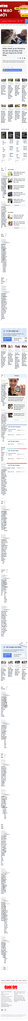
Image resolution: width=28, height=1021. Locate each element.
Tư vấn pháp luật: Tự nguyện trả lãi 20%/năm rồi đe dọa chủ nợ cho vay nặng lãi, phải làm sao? (17, 361)
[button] (23, 129)
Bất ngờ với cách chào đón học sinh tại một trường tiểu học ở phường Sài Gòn (3, 117)
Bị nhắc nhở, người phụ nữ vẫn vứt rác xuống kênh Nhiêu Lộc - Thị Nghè (5, 216)
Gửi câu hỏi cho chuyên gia (17, 339)
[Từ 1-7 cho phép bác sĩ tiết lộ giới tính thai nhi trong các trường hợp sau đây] (3, 662)
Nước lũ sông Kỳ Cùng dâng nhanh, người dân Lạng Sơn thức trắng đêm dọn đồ (2, 217)
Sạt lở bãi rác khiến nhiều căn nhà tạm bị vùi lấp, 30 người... (19, 194)
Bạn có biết (26, 24)
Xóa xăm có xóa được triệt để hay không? (17, 672)
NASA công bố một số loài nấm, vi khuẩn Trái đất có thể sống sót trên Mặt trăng (19, 407)
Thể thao (24, 82)
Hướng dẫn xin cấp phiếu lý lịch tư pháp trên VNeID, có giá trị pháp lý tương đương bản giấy (5, 481)
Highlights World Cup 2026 (10, 135)
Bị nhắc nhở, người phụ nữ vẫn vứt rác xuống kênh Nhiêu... (19, 187)
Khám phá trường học (2, 288)
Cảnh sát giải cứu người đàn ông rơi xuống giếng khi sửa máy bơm (17, 90)
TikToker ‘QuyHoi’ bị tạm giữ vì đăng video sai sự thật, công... (19, 180)
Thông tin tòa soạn (4, 1004)
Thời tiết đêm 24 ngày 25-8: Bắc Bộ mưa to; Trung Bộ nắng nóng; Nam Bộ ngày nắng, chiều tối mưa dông (2, 850)
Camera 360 (3, 133)
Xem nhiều (11, 169)
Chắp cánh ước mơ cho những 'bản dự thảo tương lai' (2, 732)
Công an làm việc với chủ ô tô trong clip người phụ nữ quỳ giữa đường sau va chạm (5, 591)
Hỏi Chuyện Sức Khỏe (17, 665)
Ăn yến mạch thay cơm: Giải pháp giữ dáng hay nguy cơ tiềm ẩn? (10, 672)
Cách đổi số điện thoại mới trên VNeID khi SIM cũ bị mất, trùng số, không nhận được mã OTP (2, 481)
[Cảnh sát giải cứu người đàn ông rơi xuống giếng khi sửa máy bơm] (17, 80)
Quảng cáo (22, 21)
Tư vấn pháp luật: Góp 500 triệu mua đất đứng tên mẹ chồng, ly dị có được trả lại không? (24, 359)
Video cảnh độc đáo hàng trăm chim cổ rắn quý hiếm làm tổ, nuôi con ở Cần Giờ (2, 425)
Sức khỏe (10, 665)
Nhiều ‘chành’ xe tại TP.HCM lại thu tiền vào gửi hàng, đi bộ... (19, 201)
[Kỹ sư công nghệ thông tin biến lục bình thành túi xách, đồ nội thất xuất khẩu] (24, 105)
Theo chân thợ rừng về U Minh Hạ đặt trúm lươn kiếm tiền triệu (2, 393)
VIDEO (4, 21)
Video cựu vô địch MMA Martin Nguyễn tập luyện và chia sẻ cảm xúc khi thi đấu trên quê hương (24, 93)
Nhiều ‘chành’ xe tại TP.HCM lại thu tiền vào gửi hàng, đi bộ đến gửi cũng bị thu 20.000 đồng (14, 52)
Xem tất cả (6, 169)
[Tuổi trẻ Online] (11, 987)
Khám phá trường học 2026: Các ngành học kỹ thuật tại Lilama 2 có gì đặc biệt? (5, 302)
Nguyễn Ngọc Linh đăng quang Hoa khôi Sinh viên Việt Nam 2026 (5, 186)
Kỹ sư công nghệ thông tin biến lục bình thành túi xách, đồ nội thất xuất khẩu (24, 117)
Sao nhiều (10, 212)
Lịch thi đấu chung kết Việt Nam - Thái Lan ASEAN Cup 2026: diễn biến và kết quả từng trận (5, 807)
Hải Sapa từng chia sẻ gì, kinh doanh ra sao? (19, 414)
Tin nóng (6, 24)
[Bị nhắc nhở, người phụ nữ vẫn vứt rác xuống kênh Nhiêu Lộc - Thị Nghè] (10, 187)
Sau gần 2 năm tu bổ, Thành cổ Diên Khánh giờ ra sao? (2, 184)
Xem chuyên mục (7, 339)
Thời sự (20, 980)
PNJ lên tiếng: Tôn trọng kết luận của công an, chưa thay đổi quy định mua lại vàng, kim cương (16, 399)
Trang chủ (3, 980)
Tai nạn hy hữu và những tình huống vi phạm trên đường (3, 136)
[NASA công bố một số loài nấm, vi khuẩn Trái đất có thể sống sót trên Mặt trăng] (10, 406)
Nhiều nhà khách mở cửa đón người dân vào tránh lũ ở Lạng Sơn (17, 115)
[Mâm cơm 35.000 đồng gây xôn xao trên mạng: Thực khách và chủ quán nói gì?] (10, 223)
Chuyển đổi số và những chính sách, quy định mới (3, 454)
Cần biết (18, 21)
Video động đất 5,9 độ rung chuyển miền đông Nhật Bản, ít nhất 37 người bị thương (5, 521)
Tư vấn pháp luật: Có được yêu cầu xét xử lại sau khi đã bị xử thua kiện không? (10, 359)
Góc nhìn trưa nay (5, 900)
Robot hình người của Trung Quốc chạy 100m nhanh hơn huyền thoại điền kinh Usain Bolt (2, 550)
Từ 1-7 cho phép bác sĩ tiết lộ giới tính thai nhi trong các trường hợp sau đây (3, 674)
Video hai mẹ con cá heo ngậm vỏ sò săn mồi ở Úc (5, 392)
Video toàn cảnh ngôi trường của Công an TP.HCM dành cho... (18, 216)
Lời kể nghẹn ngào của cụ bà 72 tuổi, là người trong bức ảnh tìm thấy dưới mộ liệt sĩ (5, 736)
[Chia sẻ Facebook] (20, 58)
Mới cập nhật (2, 826)
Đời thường (21, 24)
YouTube (14, 21)
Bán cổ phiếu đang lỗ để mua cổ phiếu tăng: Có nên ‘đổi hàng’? (4, 805)
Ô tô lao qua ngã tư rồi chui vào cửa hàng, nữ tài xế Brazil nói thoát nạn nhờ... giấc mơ (4, 623)
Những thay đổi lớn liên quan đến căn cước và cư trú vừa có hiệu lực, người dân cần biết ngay (4, 482)
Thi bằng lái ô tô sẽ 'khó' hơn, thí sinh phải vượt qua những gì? (3, 90)
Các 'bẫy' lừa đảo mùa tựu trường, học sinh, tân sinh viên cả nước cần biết (5, 953)
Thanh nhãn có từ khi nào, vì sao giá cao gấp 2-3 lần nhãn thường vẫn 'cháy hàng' (10, 92)
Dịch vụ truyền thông (18, 999)
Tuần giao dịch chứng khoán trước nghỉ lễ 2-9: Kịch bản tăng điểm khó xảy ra (4, 776)
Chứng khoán (16, 136)
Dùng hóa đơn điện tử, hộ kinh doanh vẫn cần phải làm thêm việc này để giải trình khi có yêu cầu (3, 359)
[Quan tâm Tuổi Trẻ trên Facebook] (5, 1010)
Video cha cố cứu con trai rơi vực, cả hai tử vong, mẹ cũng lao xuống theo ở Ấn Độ (4, 551)
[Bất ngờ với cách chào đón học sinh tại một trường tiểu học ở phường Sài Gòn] (3, 105)
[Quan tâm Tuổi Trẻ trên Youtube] (2, 1010)
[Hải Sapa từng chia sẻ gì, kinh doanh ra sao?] (10, 415)
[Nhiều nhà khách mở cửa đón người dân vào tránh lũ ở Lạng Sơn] (17, 105)
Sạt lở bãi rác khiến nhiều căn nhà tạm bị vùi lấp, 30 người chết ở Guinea (10, 116)
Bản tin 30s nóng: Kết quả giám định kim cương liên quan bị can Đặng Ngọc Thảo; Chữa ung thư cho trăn (5, 258)
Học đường (3, 108)
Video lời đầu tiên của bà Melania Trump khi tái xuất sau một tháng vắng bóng (6, 548)
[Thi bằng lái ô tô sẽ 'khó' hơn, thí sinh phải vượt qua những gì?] (3, 80)
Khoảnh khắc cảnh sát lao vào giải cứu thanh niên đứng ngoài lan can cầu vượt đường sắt (5, 621)
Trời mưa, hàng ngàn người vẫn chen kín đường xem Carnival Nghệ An (6, 423)
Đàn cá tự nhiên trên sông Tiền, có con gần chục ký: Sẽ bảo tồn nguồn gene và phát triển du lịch (4, 428)
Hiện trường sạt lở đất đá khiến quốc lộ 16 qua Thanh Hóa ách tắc (2, 587)
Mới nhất (2, 24)
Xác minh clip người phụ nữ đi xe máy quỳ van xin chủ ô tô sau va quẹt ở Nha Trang (2, 624)
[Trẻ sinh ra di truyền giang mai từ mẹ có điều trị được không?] (24, 662)
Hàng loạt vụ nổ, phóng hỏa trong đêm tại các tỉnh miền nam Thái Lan (2, 520)
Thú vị (14, 24)
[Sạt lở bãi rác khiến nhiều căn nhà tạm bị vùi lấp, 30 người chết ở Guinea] (10, 105)
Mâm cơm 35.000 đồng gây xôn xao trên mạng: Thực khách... (19, 223)
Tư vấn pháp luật (10, 349)
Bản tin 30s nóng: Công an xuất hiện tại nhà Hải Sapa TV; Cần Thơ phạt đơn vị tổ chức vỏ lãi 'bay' (4, 258)
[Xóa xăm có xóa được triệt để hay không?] (17, 662)
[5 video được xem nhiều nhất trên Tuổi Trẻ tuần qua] (4, 759)
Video (17, 980)
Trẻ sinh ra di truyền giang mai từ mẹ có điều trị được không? (24, 674)
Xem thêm (4, 968)
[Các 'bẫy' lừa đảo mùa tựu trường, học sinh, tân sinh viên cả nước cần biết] (4, 936)
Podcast (9, 21)
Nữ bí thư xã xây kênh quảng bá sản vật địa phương (5, 702)
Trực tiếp (10, 24)
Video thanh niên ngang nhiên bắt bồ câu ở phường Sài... (19, 174)
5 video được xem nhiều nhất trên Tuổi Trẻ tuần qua (5, 773)
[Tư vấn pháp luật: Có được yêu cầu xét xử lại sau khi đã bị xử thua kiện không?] (10, 346)
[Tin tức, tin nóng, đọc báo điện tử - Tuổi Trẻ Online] (1, 21)
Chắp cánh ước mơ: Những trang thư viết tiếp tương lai (4, 732)
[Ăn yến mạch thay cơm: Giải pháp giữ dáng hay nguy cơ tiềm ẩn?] (10, 662)
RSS (16, 1001)
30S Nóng (2, 240)
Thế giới (17, 24)
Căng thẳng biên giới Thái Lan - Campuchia (25, 135)
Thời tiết (2, 832)
